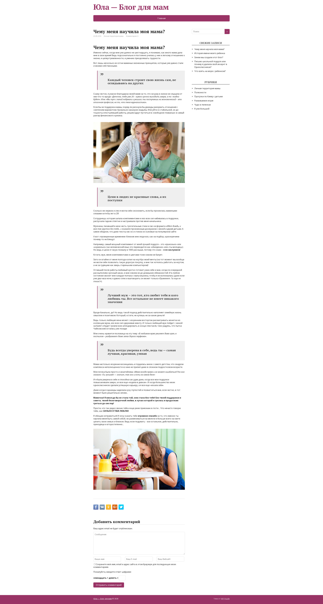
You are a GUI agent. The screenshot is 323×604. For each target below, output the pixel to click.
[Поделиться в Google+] (114, 507)
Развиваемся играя (203, 100)
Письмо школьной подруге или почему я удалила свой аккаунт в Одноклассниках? (210, 64)
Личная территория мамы (114, 36)
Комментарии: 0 (132, 36)
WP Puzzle (225, 598)
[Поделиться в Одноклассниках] (108, 507)
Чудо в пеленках (202, 104)
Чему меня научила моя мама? (209, 49)
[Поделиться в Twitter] (121, 507)
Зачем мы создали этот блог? (208, 57)
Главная (161, 18)
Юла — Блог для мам (131, 7)
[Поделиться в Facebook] (95, 507)
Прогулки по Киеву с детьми (208, 96)
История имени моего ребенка (209, 53)
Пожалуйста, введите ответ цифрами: (112, 571)
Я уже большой (201, 108)
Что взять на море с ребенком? (210, 71)
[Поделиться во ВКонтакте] (102, 507)
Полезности (200, 92)
